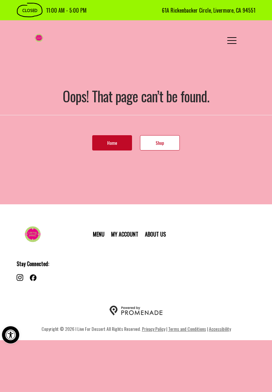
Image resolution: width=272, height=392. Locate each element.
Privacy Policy (153, 328)
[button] (11, 335)
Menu (98, 234)
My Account (124, 234)
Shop (160, 142)
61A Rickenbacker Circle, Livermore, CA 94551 (208, 10)
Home (112, 142)
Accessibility (220, 328)
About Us (155, 234)
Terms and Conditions (187, 328)
